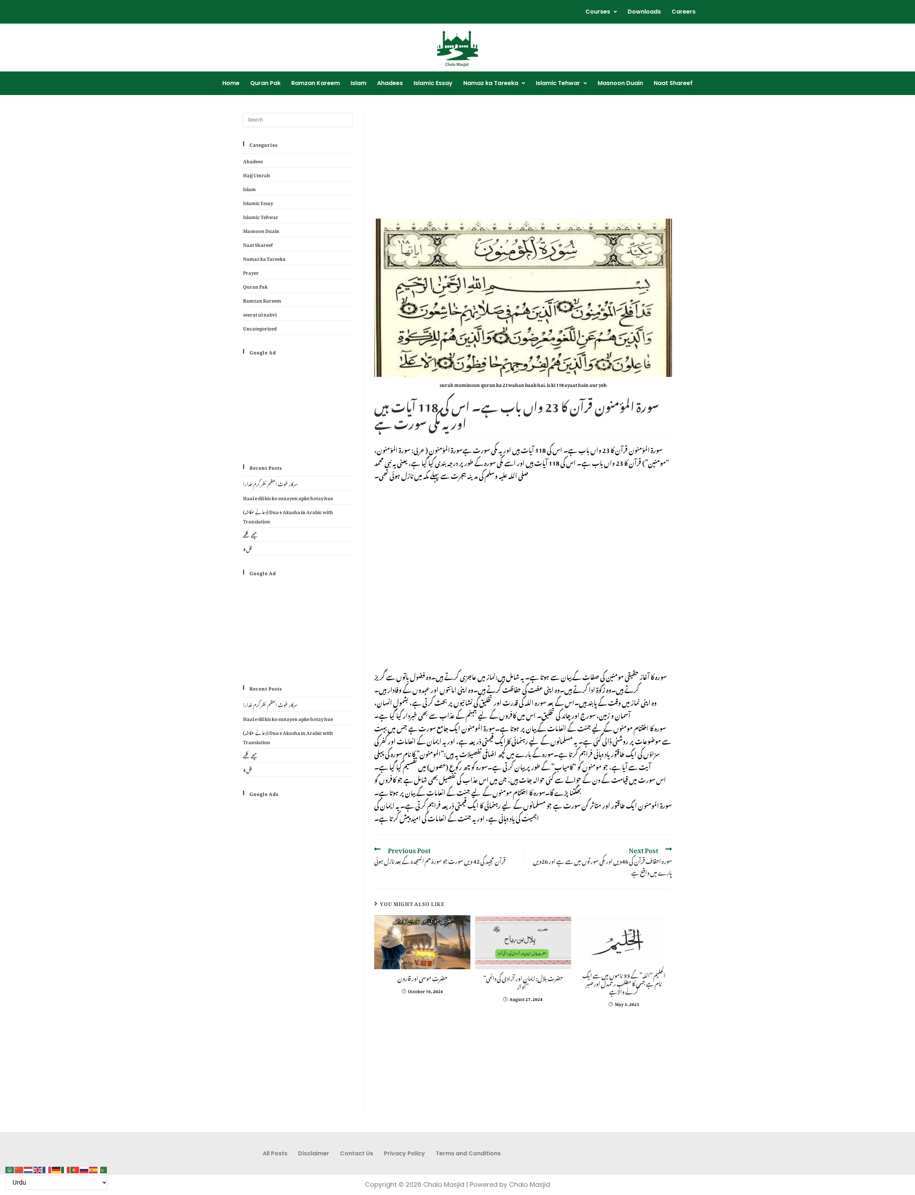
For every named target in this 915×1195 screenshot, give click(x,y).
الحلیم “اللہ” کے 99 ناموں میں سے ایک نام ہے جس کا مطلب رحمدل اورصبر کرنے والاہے (624, 983)
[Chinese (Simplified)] (19, 1168)
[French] (47, 1168)
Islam (358, 83)
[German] (56, 1168)
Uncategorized (260, 327)
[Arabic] (10, 1168)
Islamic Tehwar (558, 83)
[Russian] (84, 1168)
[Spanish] (93, 1168)
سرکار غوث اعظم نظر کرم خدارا (270, 483)
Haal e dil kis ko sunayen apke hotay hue (288, 497)
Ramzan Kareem (315, 83)
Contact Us (356, 1153)
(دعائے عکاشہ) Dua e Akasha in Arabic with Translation (288, 515)
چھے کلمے (250, 534)
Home (230, 83)
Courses (597, 12)
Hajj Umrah (256, 174)
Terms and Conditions (468, 1153)
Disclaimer (313, 1153)
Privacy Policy (404, 1153)
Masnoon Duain (620, 83)
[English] (38, 1168)
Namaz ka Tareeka (490, 83)
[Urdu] (103, 1168)
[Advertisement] (523, 166)
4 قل (247, 548)
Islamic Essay (433, 83)
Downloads (644, 12)
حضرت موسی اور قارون (422, 977)
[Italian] (65, 1168)
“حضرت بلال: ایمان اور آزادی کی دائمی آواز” (523, 982)
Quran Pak (265, 83)
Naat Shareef (673, 83)
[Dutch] (28, 1168)
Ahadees (390, 83)
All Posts (275, 1153)
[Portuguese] (75, 1168)
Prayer (251, 272)
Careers (684, 12)
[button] (601, 12)
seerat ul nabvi (260, 313)
